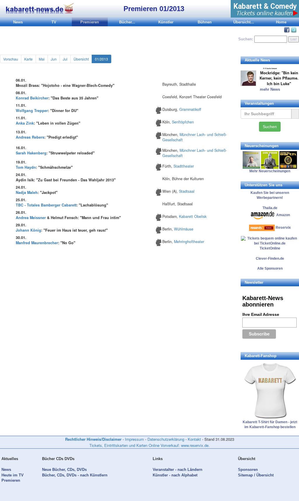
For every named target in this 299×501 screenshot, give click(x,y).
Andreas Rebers (30, 137)
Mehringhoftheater (189, 241)
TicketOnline (270, 248)
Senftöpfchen (183, 122)
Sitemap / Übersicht (256, 475)
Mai (42, 58)
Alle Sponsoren (270, 268)
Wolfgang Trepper (32, 110)
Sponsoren (248, 469)
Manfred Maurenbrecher (37, 242)
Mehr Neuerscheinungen (269, 171)
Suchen (270, 126)
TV (53, 22)
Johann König (28, 230)
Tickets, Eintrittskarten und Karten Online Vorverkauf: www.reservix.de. (149, 445)
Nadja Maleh (27, 192)
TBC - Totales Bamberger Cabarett (46, 205)
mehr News (270, 89)
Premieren (89, 22)
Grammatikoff (190, 109)
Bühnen (205, 22)
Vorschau (10, 58)
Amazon (283, 215)
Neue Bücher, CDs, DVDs (64, 469)
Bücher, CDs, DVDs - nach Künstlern (74, 475)
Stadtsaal (186, 191)
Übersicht (81, 58)
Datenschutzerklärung (165, 439)
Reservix (283, 227)
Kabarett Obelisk (192, 216)
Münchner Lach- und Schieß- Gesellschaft (194, 137)
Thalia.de (270, 208)
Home (281, 22)
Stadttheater (183, 166)
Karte (28, 58)
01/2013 (101, 58)
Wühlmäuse (183, 229)
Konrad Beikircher (32, 98)
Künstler (165, 22)
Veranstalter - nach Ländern (177, 469)
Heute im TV (12, 475)
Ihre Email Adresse (260, 314)
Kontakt (194, 439)
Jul (65, 58)
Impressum (134, 439)
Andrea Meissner (31, 217)
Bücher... (127, 22)
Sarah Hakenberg (31, 153)
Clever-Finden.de (270, 258)
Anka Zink (25, 123)
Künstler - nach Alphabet (175, 475)
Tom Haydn (26, 167)
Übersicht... (243, 22)
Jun (54, 58)
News (18, 22)
